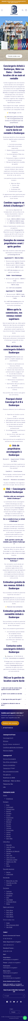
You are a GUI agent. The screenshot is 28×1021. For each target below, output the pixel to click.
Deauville (9, 885)
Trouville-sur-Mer (11, 883)
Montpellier (9, 893)
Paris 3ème (9, 910)
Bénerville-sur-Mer (12, 881)
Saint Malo (9, 838)
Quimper (8, 813)
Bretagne (5, 802)
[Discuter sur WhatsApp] (25, 1018)
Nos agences (7, 774)
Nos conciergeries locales (11, 771)
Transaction (6, 768)
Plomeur (8, 826)
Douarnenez (9, 817)
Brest (7, 805)
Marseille (9, 845)
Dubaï (8, 923)
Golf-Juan (9, 855)
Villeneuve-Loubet (11, 859)
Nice (7, 864)
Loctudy (8, 828)
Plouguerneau (10, 809)
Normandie (6, 877)
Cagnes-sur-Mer (11, 862)
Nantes (8, 872)
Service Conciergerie (9, 759)
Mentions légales (8, 750)
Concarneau (10, 830)
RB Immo (5, 741)
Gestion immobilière (9, 765)
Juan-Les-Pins (10, 857)
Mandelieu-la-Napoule (12, 851)
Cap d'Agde (9, 900)
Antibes (8, 849)
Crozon (8, 815)
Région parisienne (8, 907)
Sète (7, 897)
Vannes (8, 834)
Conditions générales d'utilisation (13, 747)
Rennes (8, 836)
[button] (2, 10)
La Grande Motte (11, 902)
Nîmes (8, 904)
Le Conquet (9, 807)
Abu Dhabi (9, 927)
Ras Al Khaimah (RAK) (12, 925)
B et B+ (5, 744)
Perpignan (9, 895)
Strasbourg (9, 798)
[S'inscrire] (23, 996)
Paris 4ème (9, 912)
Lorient (8, 832)
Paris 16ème (9, 916)
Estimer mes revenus (10, 723)
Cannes (8, 853)
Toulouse (9, 891)
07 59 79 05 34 (8, 728)
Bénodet (8, 822)
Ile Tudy (8, 824)
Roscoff (8, 811)
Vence (8, 866)
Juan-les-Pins (10, 847)
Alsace (5, 795)
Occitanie (6, 888)
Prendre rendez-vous (14, 56)
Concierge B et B (8, 738)
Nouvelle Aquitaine (8, 869)
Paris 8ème (9, 914)
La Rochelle (9, 874)
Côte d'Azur (6, 842)
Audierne (9, 820)
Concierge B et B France (10, 1016)
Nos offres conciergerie (10, 762)
